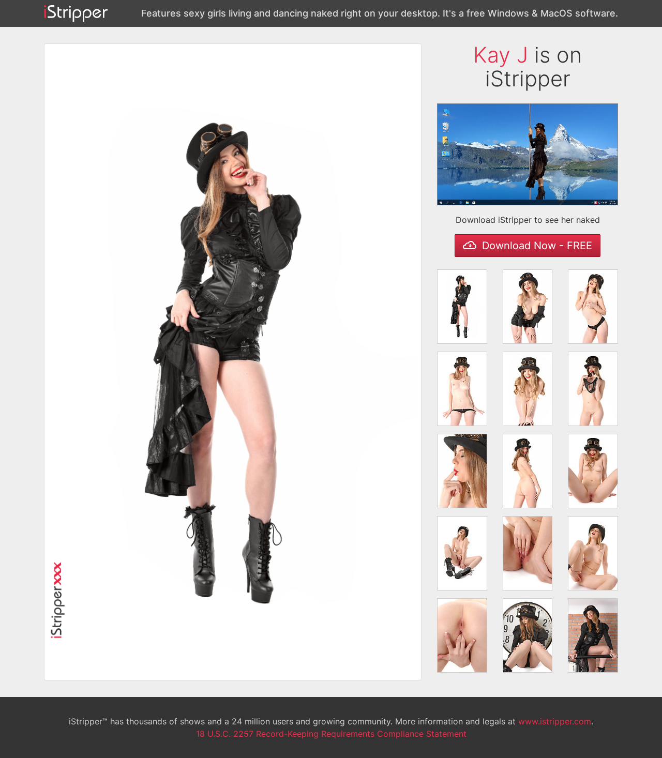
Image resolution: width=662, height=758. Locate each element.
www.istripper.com (554, 721)
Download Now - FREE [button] (535, 245)
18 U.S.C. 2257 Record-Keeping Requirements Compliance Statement (331, 734)
